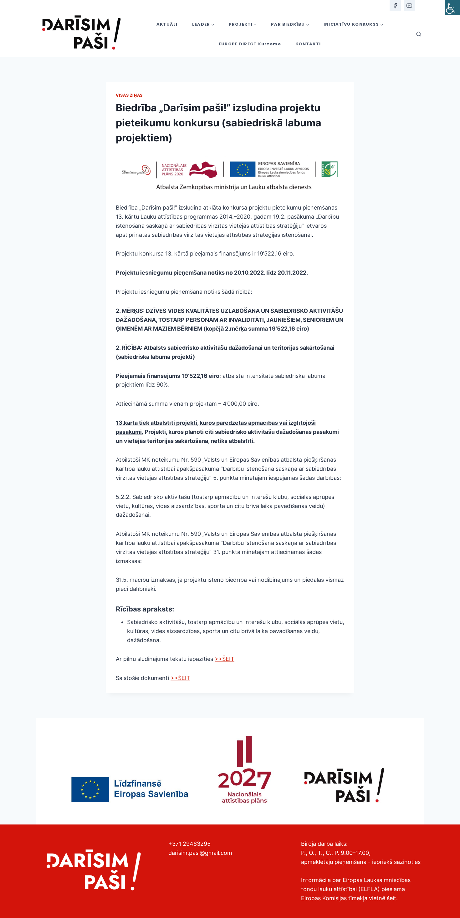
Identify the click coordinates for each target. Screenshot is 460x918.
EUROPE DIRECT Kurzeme (250, 44)
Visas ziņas (129, 95)
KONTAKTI (308, 44)
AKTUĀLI (167, 24)
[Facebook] (395, 5)
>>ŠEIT (224, 659)
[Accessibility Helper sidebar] (452, 7)
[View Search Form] (418, 34)
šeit (391, 898)
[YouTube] (409, 5)
